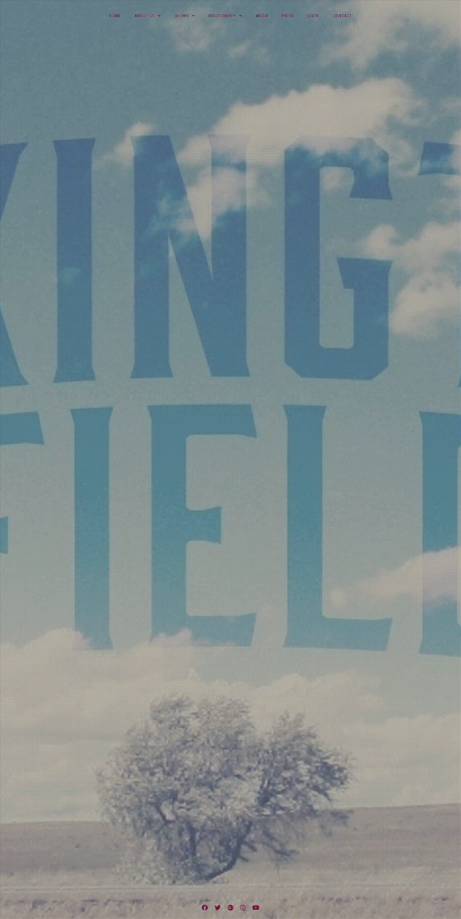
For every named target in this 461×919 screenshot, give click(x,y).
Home (115, 16)
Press (287, 16)
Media (262, 16)
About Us (145, 16)
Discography (222, 16)
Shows (181, 16)
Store (313, 16)
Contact (342, 16)
